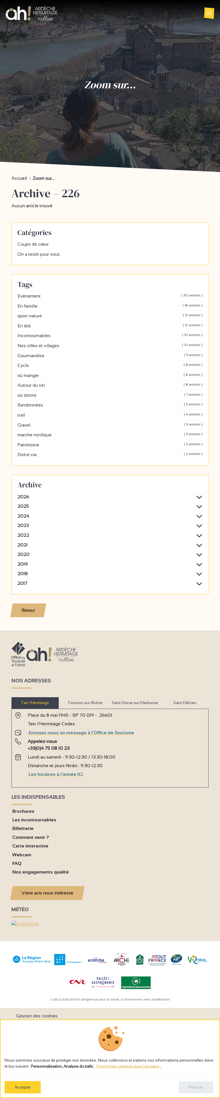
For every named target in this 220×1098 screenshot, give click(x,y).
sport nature (110, 315)
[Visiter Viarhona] (197, 962)
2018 (22, 573)
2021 (22, 544)
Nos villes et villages (110, 345)
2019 (22, 564)
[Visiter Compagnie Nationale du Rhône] (77, 982)
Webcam (21, 854)
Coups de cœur (33, 244)
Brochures (23, 811)
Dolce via (110, 454)
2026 (23, 496)
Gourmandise (110, 355)
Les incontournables (34, 819)
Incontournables (110, 335)
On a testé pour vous (38, 254)
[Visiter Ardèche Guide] (97, 963)
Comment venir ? (30, 837)
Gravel (110, 424)
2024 (23, 515)
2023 (23, 525)
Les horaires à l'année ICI (56, 774)
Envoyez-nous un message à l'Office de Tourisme (81, 732)
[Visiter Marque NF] (176, 963)
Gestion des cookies (37, 1015)
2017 (22, 583)
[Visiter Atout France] (157, 960)
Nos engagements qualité (40, 872)
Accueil (19, 178)
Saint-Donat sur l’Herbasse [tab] (135, 703)
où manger (110, 375)
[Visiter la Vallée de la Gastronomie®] (103, 988)
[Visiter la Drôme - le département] (67, 963)
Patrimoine (110, 444)
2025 (23, 506)
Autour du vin (110, 385)
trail (110, 414)
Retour (28, 610)
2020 (23, 554)
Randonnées (110, 404)
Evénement (110, 295)
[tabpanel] (110, 746)
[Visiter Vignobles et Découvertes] (136, 982)
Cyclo (110, 365)
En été (110, 325)
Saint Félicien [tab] (185, 703)
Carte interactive (30, 845)
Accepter (23, 1087)
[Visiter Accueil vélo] (139, 963)
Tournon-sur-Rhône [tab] (85, 703)
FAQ (16, 863)
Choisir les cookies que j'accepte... (129, 1066)
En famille (110, 305)
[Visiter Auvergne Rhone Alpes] (32, 963)
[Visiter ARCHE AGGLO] (121, 966)
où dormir (110, 395)
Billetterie (23, 828)
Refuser (196, 1087)
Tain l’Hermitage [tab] (35, 703)
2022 (23, 535)
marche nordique (110, 434)
